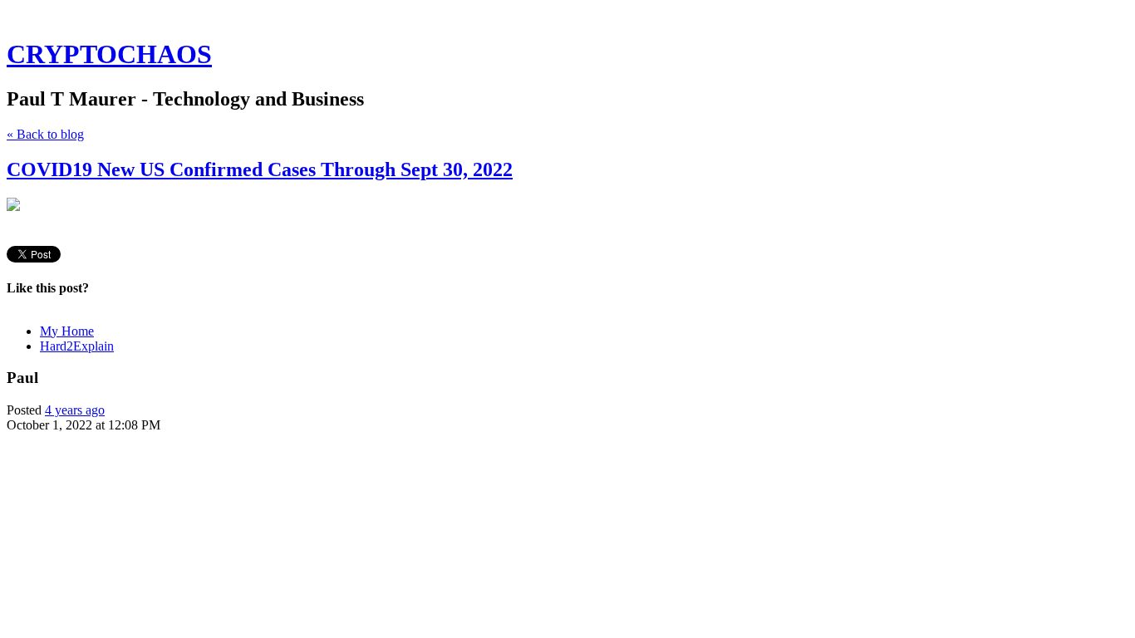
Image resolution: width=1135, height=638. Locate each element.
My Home (67, 331)
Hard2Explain (77, 346)
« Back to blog (45, 134)
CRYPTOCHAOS (109, 54)
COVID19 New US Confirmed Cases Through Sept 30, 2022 (260, 169)
